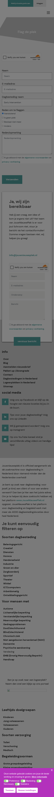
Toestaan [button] (10, 790)
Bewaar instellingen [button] (27, 790)
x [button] (52, 770)
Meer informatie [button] (39, 777)
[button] (6, 781)
